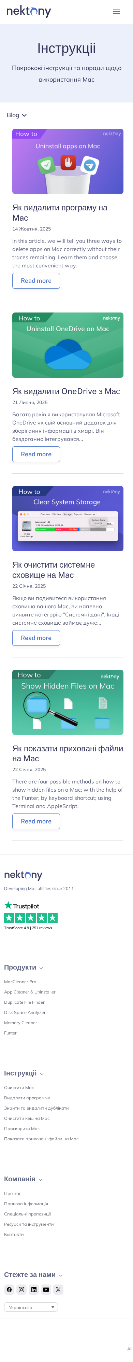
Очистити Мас (19, 1087)
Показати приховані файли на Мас (41, 1138)
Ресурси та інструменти (29, 1224)
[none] (31, 1307)
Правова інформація (26, 1203)
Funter (10, 1033)
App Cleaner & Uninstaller (30, 992)
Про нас (12, 1193)
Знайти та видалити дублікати (36, 1108)
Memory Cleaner (20, 1022)
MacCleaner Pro (20, 981)
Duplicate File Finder (24, 1002)
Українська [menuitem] (20, 1307)
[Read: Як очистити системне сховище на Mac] (67, 518)
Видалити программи (27, 1097)
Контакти (14, 1234)
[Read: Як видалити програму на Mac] (67, 160)
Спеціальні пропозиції (27, 1214)
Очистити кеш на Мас (26, 1118)
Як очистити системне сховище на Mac (53, 570)
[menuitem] (31, 1307)
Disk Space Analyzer (25, 1012)
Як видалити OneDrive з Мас (66, 391)
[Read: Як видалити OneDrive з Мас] (67, 344)
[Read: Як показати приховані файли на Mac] (67, 701)
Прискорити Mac (22, 1128)
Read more (36, 280)
